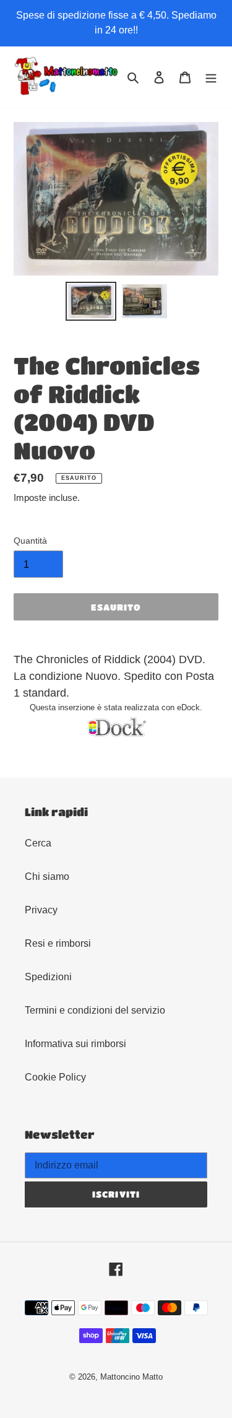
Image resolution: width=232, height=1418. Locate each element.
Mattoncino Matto (131, 1376)
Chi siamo (47, 876)
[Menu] (211, 76)
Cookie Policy (55, 1077)
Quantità (30, 541)
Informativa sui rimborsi (75, 1043)
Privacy (41, 910)
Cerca (38, 843)
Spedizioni (48, 977)
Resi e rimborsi (58, 943)
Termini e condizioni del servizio (95, 1010)
